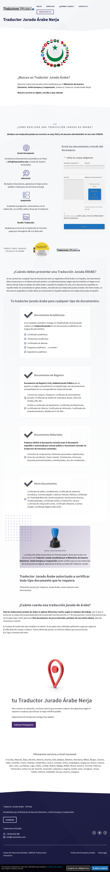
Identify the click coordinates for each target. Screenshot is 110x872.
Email (87, 163)
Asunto (66, 177)
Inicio (39, 6)
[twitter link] (99, 832)
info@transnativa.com (18, 161)
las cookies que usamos (54, 867)
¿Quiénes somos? (66, 6)
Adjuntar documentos (94, 177)
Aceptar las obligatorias (78, 868)
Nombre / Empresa (71, 163)
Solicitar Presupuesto (24, 724)
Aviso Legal (102, 853)
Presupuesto (45, 12)
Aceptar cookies (100, 868)
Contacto (83, 6)
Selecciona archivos (94, 194)
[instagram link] (94, 832)
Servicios (50, 6)
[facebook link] (105, 832)
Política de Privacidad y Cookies (83, 853)
